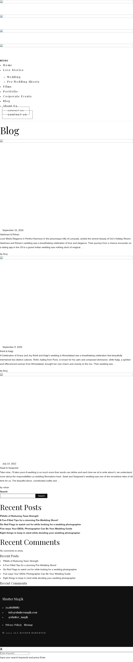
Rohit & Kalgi (6, 351)
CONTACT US (17, 114)
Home (7, 65)
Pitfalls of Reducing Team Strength (19, 516)
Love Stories (13, 70)
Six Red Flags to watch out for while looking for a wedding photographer (40, 524)
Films (7, 86)
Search (4, 491)
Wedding (14, 77)
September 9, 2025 (12, 347)
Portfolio (10, 91)
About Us (10, 106)
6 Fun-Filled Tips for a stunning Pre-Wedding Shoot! (29, 520)
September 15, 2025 (13, 230)
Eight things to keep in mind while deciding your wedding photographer (40, 533)
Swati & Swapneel (9, 468)
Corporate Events (17, 96)
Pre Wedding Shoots (23, 81)
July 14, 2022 (9, 463)
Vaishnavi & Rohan (9, 234)
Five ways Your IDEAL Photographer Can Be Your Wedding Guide (36, 528)
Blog (6, 101)
